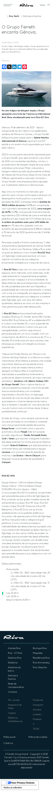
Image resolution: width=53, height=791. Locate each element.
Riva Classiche (40, 668)
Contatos (12, 692)
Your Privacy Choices (22, 782)
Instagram (38, 705)
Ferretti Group (14, 754)
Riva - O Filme (15, 653)
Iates (42, 5)
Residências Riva (41, 658)
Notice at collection (13, 787)
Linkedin (37, 715)
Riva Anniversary (41, 663)
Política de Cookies (37, 737)
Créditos (8, 743)
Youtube (37, 710)
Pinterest (37, 719)
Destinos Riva (14, 658)
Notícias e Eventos (32, 16)
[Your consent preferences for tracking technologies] (2, 593)
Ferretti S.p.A (11, 758)
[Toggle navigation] (8, 5)
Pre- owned (13, 700)
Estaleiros (13, 663)
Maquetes (38, 653)
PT (48, 5)
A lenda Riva (14, 648)
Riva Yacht (14, 16)
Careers (12, 713)
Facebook (38, 700)
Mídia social (9, 737)
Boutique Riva (40, 648)
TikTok (36, 729)
